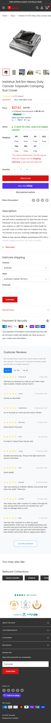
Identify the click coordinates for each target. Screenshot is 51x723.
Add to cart (25, 178)
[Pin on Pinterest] (38, 200)
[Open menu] (3, 8)
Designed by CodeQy (10, 718)
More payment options (25, 192)
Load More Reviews (25, 544)
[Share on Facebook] (33, 200)
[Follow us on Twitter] (8, 690)
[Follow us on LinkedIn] (22, 690)
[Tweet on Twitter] (42, 200)
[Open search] (37, 7)
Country (5, 262)
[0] (46, 7)
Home (4, 16)
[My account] (42, 7)
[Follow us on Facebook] (4, 690)
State (4, 274)
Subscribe (10, 671)
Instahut (6, 100)
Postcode (6, 285)
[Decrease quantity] (14, 169)
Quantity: (6, 169)
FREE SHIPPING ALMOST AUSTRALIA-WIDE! (25, 2)
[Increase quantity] (27, 169)
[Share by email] (47, 200)
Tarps (12, 16)
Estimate (10, 299)
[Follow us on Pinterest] (17, 690)
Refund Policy (8, 310)
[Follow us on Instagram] (13, 690)
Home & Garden (12, 578)
